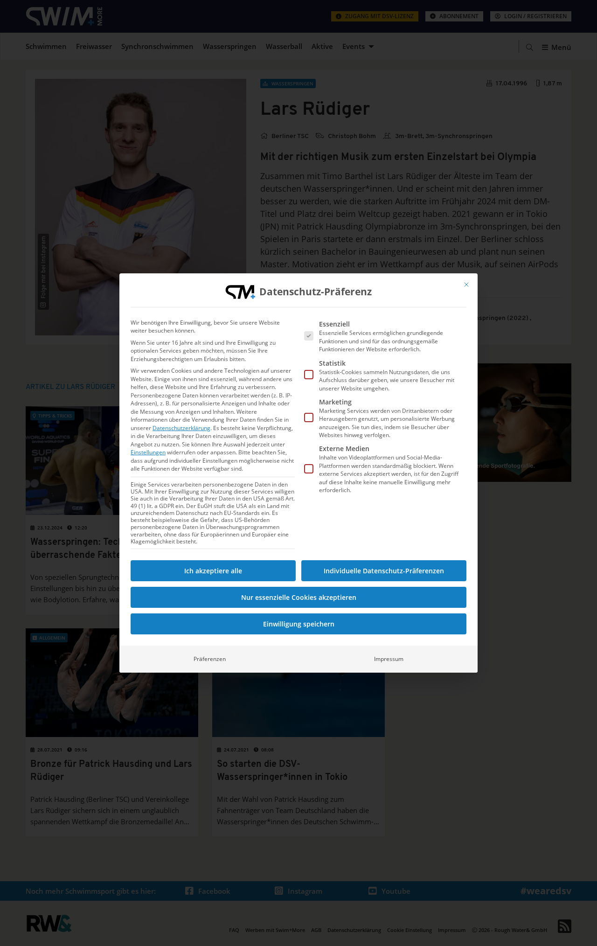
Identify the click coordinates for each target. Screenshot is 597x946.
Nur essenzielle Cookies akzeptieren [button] (298, 597)
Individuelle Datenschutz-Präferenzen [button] (384, 570)
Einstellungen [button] (148, 452)
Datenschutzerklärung (181, 428)
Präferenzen (210, 659)
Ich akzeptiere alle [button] (213, 570)
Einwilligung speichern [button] (298, 623)
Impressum (388, 659)
